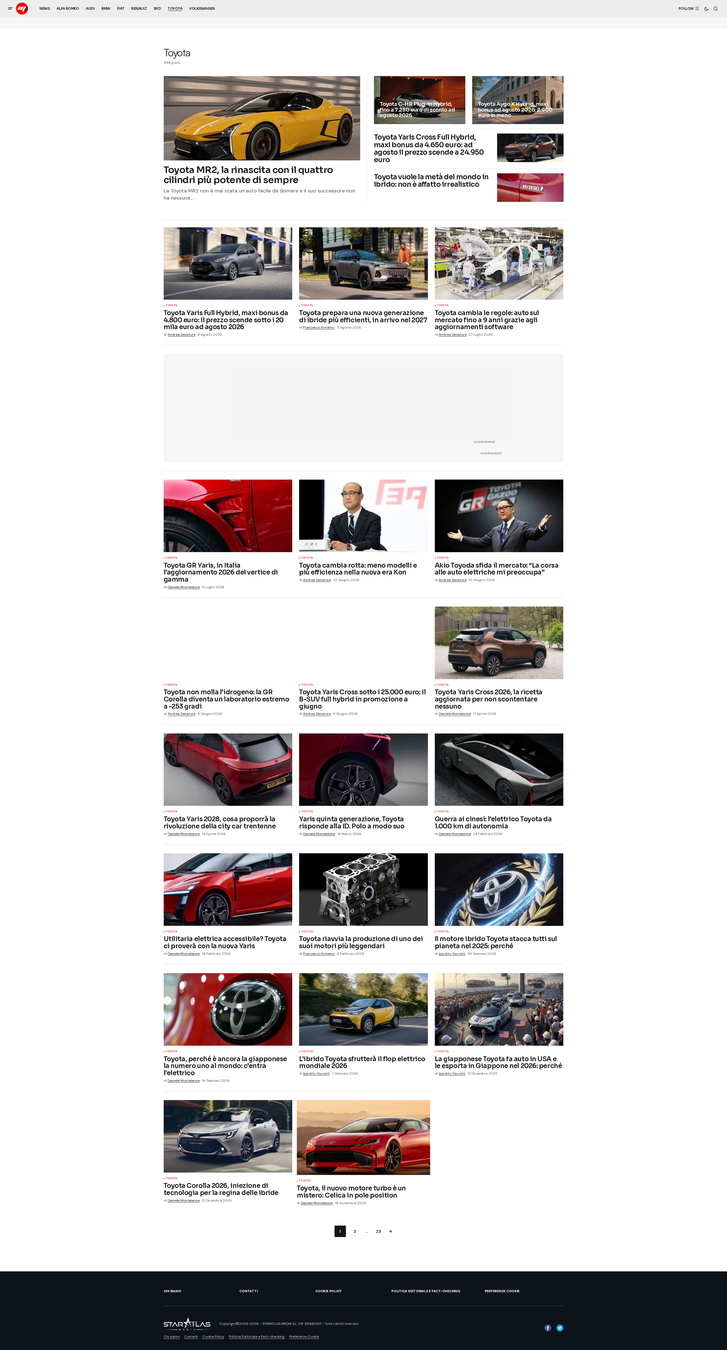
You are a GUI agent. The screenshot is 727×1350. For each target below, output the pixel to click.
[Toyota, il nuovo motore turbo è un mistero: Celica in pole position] (363, 1137)
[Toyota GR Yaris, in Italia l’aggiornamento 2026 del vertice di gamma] (228, 516)
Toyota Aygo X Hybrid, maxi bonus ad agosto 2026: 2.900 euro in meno (515, 110)
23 (378, 1231)
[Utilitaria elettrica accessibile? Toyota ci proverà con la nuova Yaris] (228, 889)
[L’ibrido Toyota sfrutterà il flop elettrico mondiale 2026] (363, 1009)
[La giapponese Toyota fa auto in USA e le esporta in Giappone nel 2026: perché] (499, 1009)
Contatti (248, 1291)
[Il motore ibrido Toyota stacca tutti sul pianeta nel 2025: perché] (499, 889)
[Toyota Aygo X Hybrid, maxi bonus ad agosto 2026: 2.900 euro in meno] (518, 100)
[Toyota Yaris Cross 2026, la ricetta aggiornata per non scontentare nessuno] (499, 643)
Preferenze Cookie (502, 1291)
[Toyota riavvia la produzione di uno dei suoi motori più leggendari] (363, 889)
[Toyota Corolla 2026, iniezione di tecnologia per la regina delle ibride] (228, 1136)
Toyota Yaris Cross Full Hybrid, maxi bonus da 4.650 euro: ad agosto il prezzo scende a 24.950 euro (429, 149)
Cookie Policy (328, 1291)
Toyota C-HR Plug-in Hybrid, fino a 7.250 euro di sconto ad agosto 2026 (417, 110)
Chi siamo (172, 1291)
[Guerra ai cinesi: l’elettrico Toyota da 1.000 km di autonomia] (499, 769)
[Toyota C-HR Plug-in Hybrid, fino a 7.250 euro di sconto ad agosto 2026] (419, 100)
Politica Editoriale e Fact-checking (425, 1291)
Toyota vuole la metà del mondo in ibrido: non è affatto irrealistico (431, 180)
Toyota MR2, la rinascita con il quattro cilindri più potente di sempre (248, 175)
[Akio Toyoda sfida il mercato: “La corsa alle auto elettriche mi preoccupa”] (499, 516)
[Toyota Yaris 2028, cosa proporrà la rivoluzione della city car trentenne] (228, 769)
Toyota (171, 305)
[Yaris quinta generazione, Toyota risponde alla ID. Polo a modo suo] (363, 769)
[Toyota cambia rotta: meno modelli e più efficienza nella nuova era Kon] (363, 516)
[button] (10, 8)
